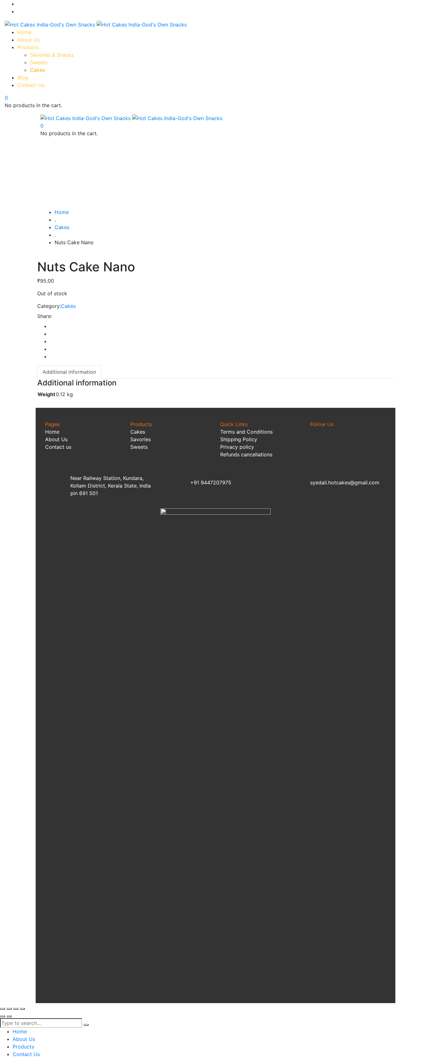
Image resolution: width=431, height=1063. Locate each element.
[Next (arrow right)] (9, 1016)
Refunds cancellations (246, 454)
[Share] (15, 1009)
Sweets (139, 447)
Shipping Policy (238, 439)
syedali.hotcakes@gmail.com (344, 482)
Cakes (68, 306)
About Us (56, 439)
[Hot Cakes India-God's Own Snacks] (96, 24)
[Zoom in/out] (2, 1009)
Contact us (58, 447)
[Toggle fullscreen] (9, 1009)
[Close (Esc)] (22, 1009)
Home (52, 432)
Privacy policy (237, 447)
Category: (49, 306)
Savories (140, 439)
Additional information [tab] (69, 372)
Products (141, 424)
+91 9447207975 (210, 482)
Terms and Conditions (246, 432)
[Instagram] (343, 447)
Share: (44, 316)
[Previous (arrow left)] (2, 1016)
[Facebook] (318, 447)
